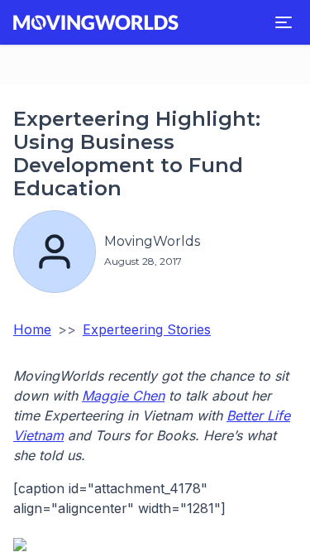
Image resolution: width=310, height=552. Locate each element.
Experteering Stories (147, 329)
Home (32, 329)
